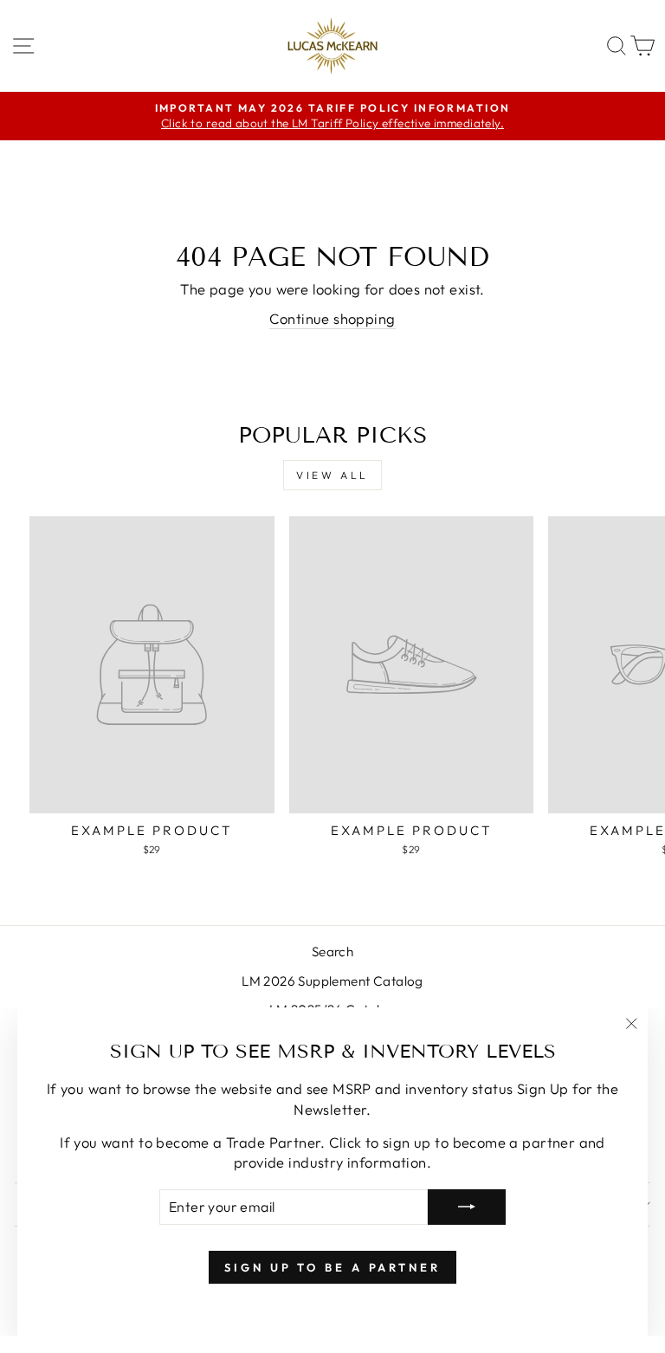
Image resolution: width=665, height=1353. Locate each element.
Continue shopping (332, 318)
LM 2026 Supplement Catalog (332, 981)
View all (332, 475)
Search (332, 951)
